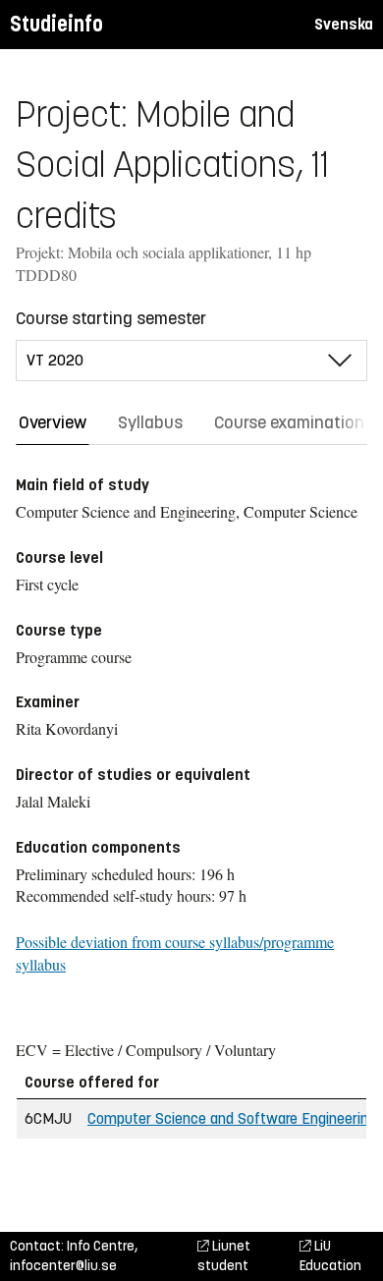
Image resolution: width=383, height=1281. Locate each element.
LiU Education (330, 1256)
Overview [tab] (52, 422)
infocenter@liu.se (63, 1265)
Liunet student (223, 1256)
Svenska (343, 24)
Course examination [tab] (289, 422)
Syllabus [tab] (150, 422)
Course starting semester (111, 318)
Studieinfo (56, 24)
